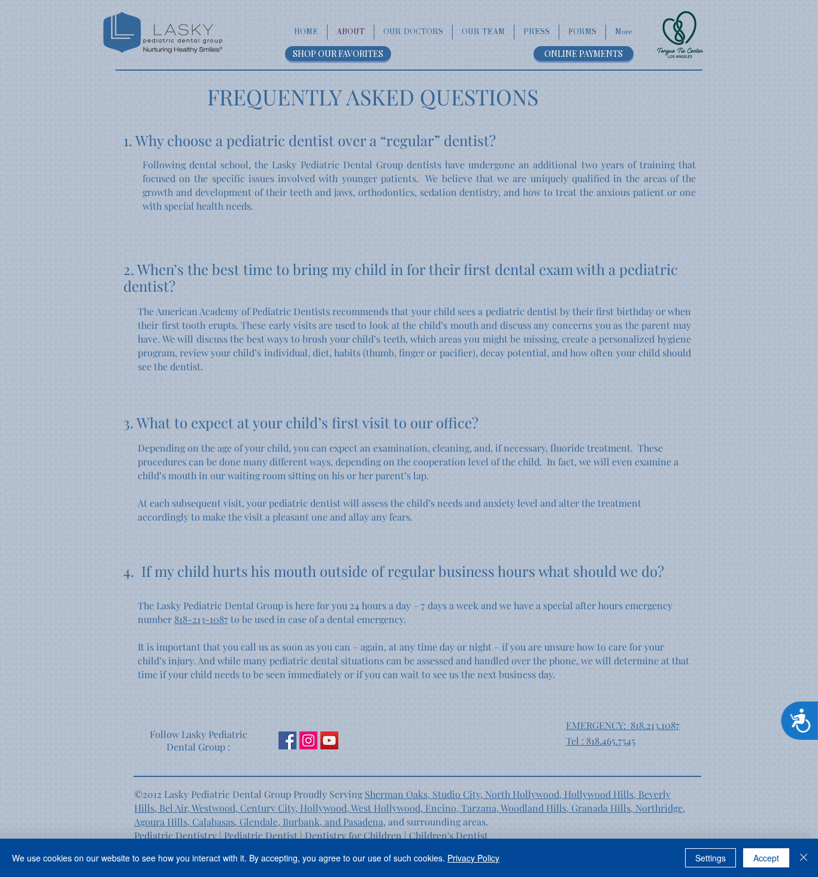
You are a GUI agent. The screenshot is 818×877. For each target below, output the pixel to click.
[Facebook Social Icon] (287, 740)
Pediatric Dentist (261, 835)
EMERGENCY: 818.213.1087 (623, 725)
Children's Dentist (448, 835)
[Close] (803, 857)
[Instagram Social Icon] (308, 740)
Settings (710, 858)
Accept (766, 858)
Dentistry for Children (353, 835)
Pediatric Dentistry (175, 835)
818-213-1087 (201, 619)
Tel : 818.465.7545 (600, 740)
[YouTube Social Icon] (329, 740)
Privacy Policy (473, 858)
